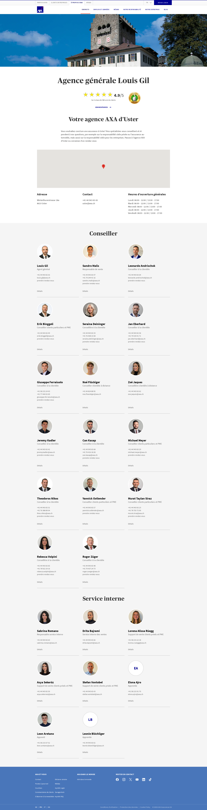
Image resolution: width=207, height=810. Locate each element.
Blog (166, 9)
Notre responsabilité (132, 9)
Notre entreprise (152, 9)
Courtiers (38, 788)
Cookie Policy (145, 807)
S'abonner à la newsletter (44, 796)
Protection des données (129, 807)
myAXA (88, 3)
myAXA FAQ (59, 796)
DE (36, 807)
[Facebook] (118, 779)
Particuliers (42, 3)
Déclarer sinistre (61, 779)
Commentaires (101, 107)
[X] (131, 779)
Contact (38, 779)
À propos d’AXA (77, 3)
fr (147, 3)
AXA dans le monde (84, 779)
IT (45, 807)
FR (41, 807)
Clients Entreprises (59, 3)
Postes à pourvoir (41, 784)
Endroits (85, 9)
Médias (116, 9)
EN (49, 807)
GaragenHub (59, 792)
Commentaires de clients (44, 792)
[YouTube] (138, 779)
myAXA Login (60, 788)
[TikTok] (151, 779)
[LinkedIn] (144, 779)
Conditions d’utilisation (109, 807)
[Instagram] (124, 779)
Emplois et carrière (101, 9)
